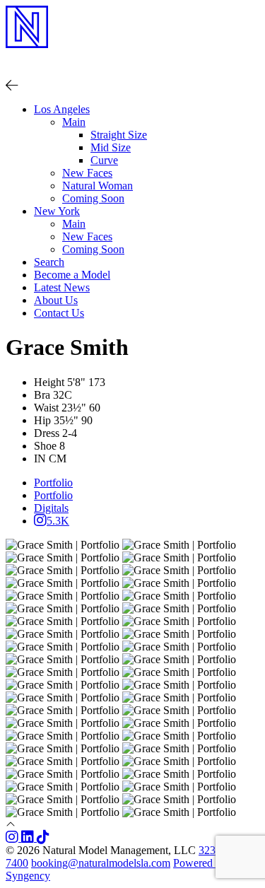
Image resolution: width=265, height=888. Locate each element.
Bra (42, 395)
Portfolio (53, 483)
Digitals (51, 508)
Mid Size (110, 147)
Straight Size (118, 135)
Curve (104, 160)
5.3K (58, 521)
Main (74, 224)
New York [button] (57, 211)
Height (49, 382)
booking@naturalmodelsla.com (100, 863)
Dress (46, 433)
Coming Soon (93, 198)
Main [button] (74, 122)
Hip (42, 420)
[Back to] (12, 85)
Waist (46, 408)
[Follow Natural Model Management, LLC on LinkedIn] (29, 837)
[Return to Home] (132, 58)
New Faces (87, 173)
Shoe (45, 446)
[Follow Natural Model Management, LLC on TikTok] (43, 837)
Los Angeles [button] (62, 109)
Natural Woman (97, 186)
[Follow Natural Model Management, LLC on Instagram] (13, 837)
